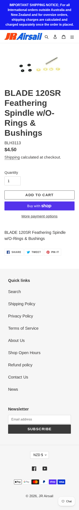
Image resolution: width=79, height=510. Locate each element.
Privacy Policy (20, 316)
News (13, 389)
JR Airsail (46, 496)
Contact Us (18, 377)
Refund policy (20, 365)
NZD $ (38, 455)
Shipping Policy (21, 304)
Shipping (12, 157)
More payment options (39, 216)
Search (14, 291)
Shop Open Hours (24, 352)
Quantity (11, 173)
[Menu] (72, 36)
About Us (16, 340)
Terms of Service (23, 328)
